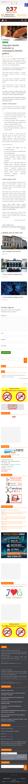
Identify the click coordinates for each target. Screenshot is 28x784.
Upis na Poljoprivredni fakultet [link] (11, 251)
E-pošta (3, 339)
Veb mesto (3, 345)
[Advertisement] (11, 435)
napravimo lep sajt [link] (21, 741)
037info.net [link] (11, 56)
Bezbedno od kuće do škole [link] (12, 2)
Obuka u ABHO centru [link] (7, 225)
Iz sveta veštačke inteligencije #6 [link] (12, 274)
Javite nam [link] (3, 741)
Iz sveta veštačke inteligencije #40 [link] (12, 297)
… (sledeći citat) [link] (25, 384)
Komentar (4, 315)
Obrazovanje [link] (5, 42)
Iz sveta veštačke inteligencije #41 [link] (13, 510)
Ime (2, 333)
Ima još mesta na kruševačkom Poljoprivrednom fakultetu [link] (14, 227)
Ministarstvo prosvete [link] (7, 58)
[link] (26, 5)
